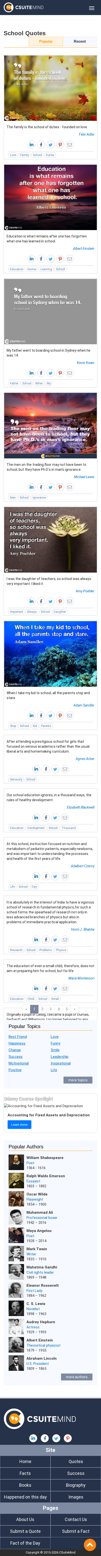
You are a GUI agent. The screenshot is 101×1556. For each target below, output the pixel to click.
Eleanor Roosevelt (42, 1285)
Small (55, 999)
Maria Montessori (81, 978)
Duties (50, 155)
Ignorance (39, 497)
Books (25, 1485)
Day (34, 886)
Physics (61, 950)
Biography (76, 1485)
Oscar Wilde (37, 1194)
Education (17, 269)
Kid (35, 726)
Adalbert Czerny (82, 866)
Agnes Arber (85, 759)
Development (36, 828)
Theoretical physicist (43, 1345)
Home (25, 1461)
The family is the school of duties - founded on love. (47, 127)
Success (16, 1056)
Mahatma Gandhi (41, 1267)
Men (13, 497)
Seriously (16, 779)
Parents (46, 726)
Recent (80, 41)
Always (32, 612)
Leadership (59, 1056)
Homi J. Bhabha (82, 929)
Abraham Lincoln (41, 1358)
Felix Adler (86, 134)
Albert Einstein (83, 249)
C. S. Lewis (35, 1304)
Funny (55, 1043)
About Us (25, 1519)
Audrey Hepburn (40, 1322)
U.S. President (37, 1363)
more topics (78, 1080)
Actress (32, 1327)
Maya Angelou (38, 1231)
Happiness (17, 1043)
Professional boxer (41, 1217)
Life (12, 886)
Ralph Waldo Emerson (45, 1176)
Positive (15, 1070)
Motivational (19, 1063)
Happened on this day (25, 1497)
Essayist (33, 1181)
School (37, 155)
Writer (31, 1254)
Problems (45, 950)
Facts (25, 1473)
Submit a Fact (75, 1531)
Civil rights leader (40, 1272)
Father (14, 383)
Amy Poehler (85, 591)
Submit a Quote (25, 1531)
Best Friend (18, 1036)
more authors (77, 1377)
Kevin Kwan (85, 363)
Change (15, 1050)
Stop (13, 726)
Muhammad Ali (39, 1212)
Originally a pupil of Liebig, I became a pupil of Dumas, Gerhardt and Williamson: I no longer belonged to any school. (48, 1019)
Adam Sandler (84, 705)
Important (16, 612)
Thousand (69, 828)
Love (13, 155)
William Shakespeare (44, 1158)
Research (16, 950)
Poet (30, 1163)
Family (24, 155)
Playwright (34, 1199)
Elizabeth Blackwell (80, 807)
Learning (46, 269)
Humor (32, 269)
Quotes (76, 1461)
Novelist (33, 1309)
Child (30, 999)
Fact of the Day (25, 1543)
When (39, 383)
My (49, 383)
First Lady (34, 1290)
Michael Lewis (84, 477)
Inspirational (61, 1063)
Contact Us (76, 1519)
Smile (55, 1050)
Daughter (60, 612)
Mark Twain (36, 1249)
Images (75, 1497)
